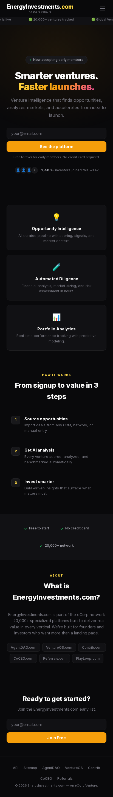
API (15, 768)
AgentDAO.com (23, 647)
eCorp (79, 785)
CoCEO (46, 778)
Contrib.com (92, 647)
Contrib (94, 768)
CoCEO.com (23, 658)
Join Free (56, 737)
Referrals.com (54, 658)
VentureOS (74, 768)
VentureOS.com (59, 647)
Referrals (65, 778)
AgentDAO (51, 768)
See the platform (57, 146)
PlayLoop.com (88, 658)
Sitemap (30, 768)
